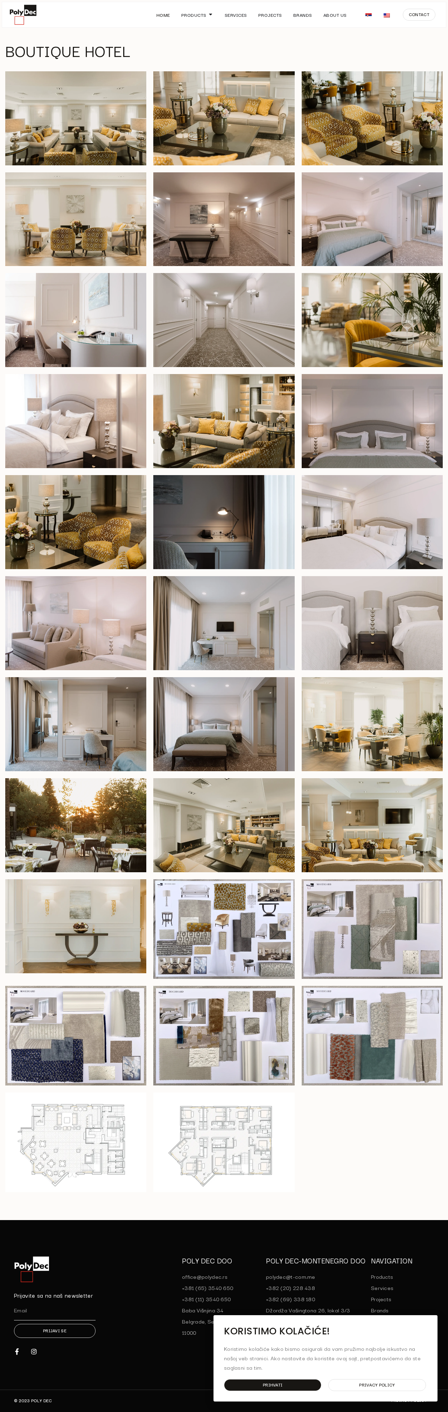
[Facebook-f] (17, 1351)
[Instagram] (34, 1351)
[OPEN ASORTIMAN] (211, 15)
